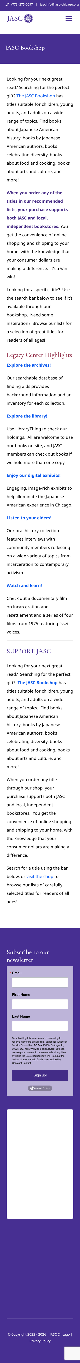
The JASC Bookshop (35, 96)
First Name (21, 994)
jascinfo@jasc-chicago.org (59, 4)
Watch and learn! (24, 585)
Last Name (21, 1016)
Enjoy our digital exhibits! (33, 475)
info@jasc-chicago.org (27, 1210)
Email (16, 973)
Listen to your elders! (29, 518)
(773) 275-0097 (22, 4)
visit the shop (39, 876)
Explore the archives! (29, 365)
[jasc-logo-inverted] (29, 1114)
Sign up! (40, 1075)
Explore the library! (27, 416)
